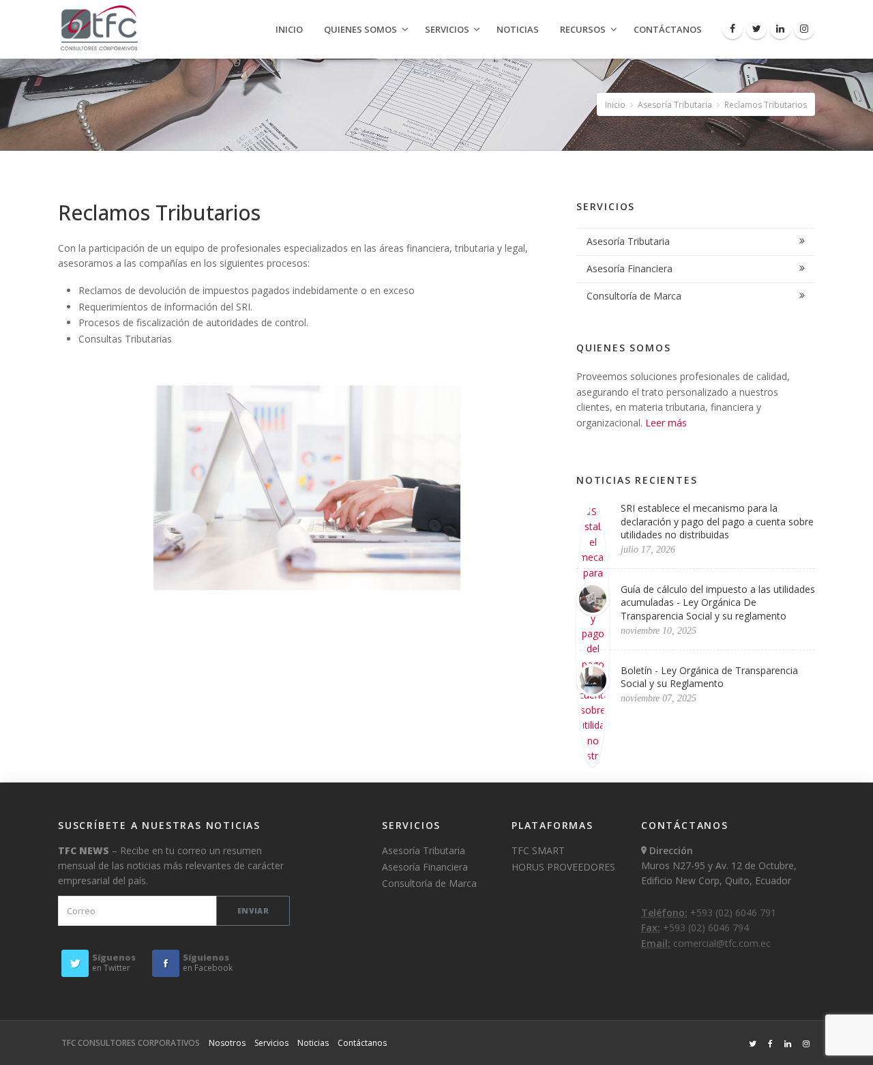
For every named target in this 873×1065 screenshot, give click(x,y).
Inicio (289, 29)
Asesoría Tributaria (675, 105)
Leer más (666, 422)
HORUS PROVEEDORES (563, 866)
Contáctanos (668, 29)
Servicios (447, 29)
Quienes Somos (360, 29)
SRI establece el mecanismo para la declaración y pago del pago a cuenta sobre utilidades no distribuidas (717, 521)
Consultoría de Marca (634, 295)
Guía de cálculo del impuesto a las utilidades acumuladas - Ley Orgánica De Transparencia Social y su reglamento (718, 602)
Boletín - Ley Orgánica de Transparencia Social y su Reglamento (709, 677)
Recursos (583, 29)
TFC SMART (538, 850)
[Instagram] (804, 28)
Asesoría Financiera (629, 268)
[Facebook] (732, 28)
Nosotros (227, 1043)
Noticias (518, 29)
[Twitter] (756, 28)
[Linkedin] (780, 28)
